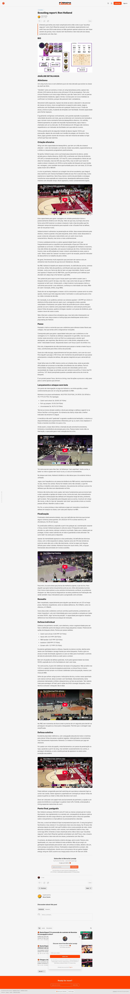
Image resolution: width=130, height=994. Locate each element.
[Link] (35, 38)
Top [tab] (39, 928)
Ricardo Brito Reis (48, 939)
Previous (43, 888)
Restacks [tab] (47, 909)
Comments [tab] (41, 909)
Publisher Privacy (16, 990)
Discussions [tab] (49, 928)
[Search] (108, 3)
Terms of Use (66, 961)
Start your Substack (62, 991)
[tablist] (44, 909)
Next (87, 888)
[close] (79, 937)
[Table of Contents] (2, 497)
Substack (115, 991)
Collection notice (16, 992)
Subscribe (117, 3)
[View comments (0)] (44, 21)
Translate (41, 9)
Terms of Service (73, 960)
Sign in (125, 3)
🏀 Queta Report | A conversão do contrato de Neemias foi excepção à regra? (57, 933)
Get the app (71, 991)
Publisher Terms (24, 990)
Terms (11, 992)
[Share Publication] (111, 3)
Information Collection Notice (60, 963)
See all (41, 971)
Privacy (7, 992)
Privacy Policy (55, 961)
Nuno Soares (44, 16)
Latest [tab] (43, 928)
